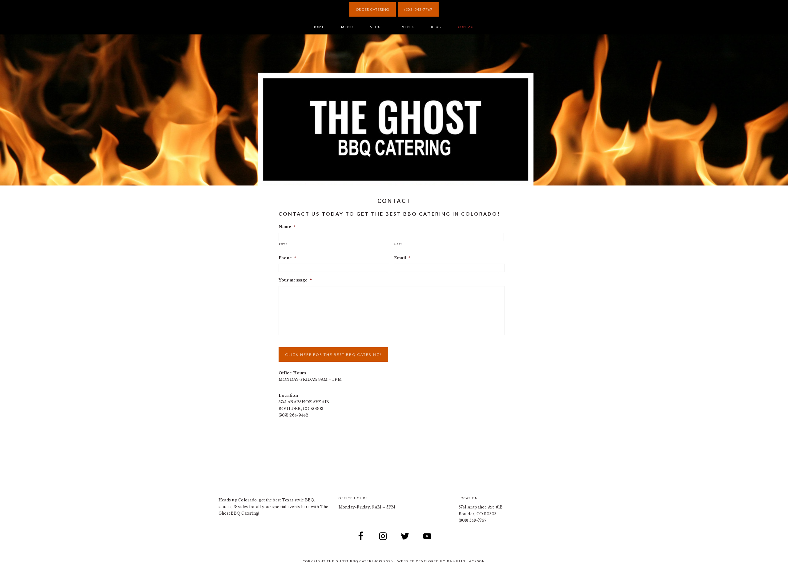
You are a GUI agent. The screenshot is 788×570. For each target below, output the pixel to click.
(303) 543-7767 (418, 9)
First (283, 244)
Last (398, 244)
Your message (295, 280)
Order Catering (372, 9)
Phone (287, 258)
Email (402, 258)
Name (287, 226)
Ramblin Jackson (466, 561)
